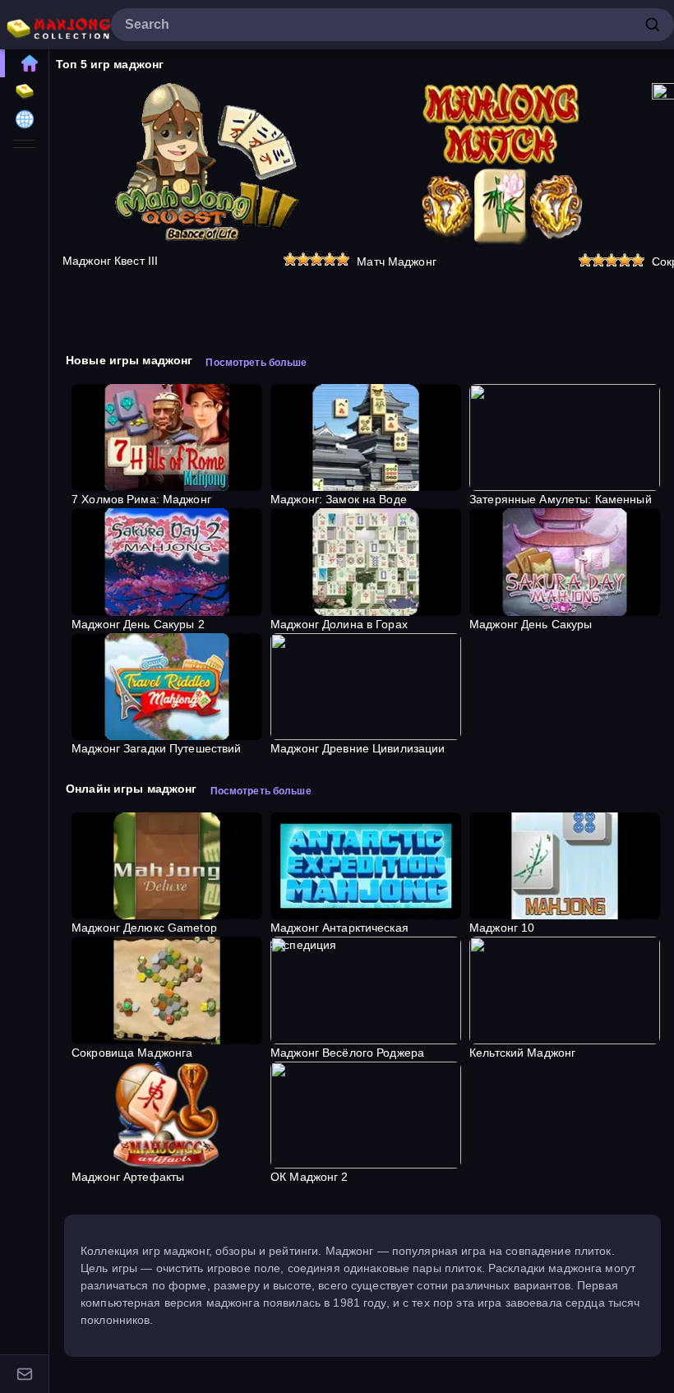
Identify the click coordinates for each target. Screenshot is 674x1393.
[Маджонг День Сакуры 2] (167, 562)
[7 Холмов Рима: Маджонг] (167, 437)
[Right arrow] (653, 217)
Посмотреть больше (256, 363)
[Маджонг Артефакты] (167, 1115)
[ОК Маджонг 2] (366, 1115)
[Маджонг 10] (565, 866)
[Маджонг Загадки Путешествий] (167, 687)
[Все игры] (24, 91)
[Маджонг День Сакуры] (565, 562)
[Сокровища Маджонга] (167, 990)
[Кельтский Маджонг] (565, 990)
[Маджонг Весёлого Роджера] (366, 990)
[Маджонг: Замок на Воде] (366, 437)
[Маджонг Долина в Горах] (366, 562)
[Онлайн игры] (24, 119)
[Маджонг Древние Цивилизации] (366, 687)
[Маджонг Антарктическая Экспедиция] (366, 866)
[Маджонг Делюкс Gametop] (167, 866)
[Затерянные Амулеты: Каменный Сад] (565, 437)
